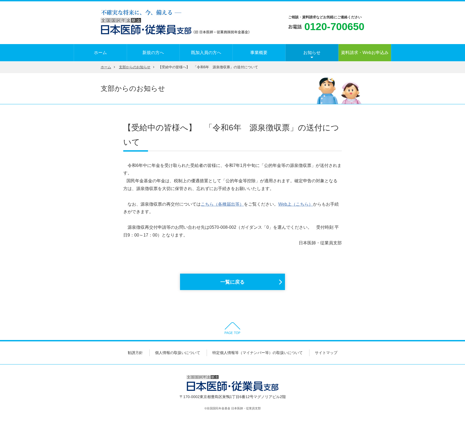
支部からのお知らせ (134, 67)
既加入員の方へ (206, 52)
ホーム (100, 52)
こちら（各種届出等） (222, 204)
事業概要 (258, 52)
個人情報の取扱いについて (177, 353)
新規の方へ (153, 52)
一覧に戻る (232, 282)
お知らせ (311, 52)
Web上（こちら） (295, 204)
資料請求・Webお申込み (365, 52)
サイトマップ (326, 353)
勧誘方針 (135, 353)
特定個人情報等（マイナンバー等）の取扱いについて (257, 353)
